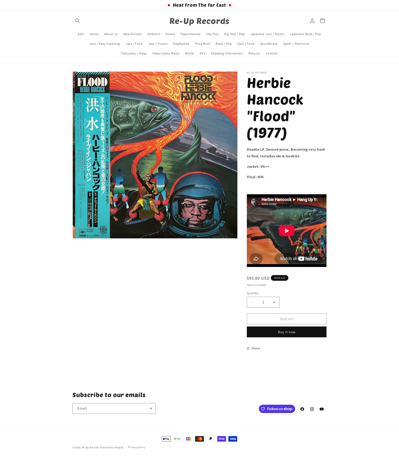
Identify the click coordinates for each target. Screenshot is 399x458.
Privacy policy (136, 447)
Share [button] (255, 348)
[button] (78, 21)
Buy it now (287, 332)
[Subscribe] (150, 408)
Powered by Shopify (112, 447)
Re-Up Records (90, 447)
